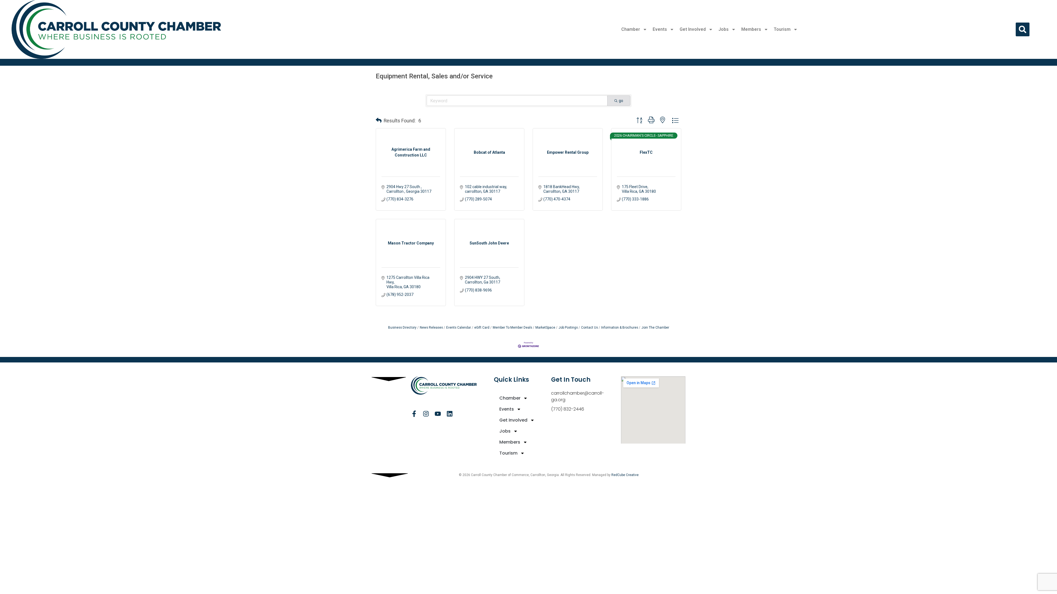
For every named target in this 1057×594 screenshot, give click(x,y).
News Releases (431, 327)
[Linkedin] (449, 414)
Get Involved (693, 29)
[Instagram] (426, 414)
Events (660, 29)
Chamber (630, 29)
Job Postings (568, 327)
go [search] (621, 100)
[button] (1022, 29)
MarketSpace (545, 327)
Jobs (723, 29)
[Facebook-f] (414, 414)
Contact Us (589, 327)
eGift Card (481, 327)
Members (751, 29)
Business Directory (402, 327)
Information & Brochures (619, 327)
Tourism (782, 29)
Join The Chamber (655, 327)
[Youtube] (438, 414)
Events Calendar (458, 327)
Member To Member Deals (512, 327)
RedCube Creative (625, 475)
